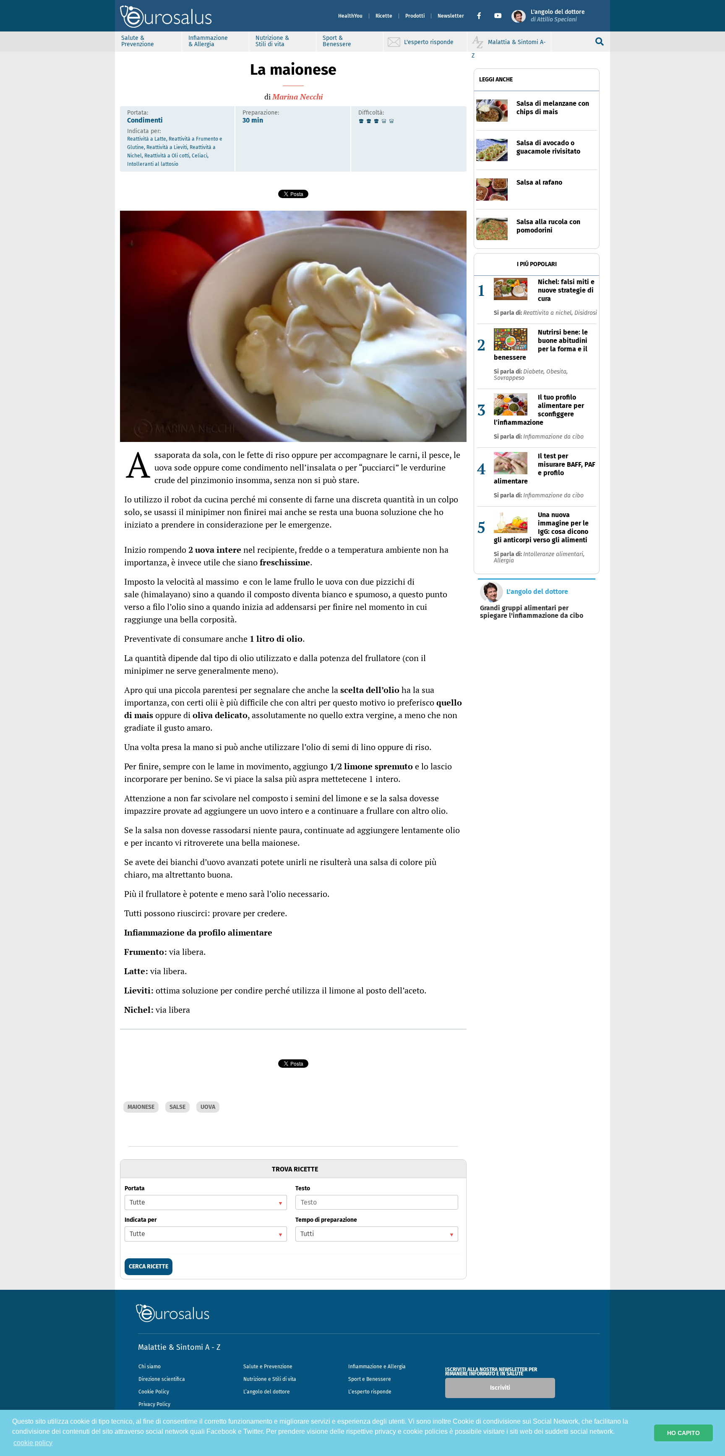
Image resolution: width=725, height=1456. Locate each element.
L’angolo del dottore (266, 1392)
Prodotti (415, 16)
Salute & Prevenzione (137, 41)
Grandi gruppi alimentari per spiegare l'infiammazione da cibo (531, 612)
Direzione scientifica (161, 1379)
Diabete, (534, 371)
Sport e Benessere (369, 1379)
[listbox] (206, 1202)
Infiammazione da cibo (553, 436)
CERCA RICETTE (148, 1266)
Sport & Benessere (337, 41)
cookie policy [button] (32, 1442)
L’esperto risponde (369, 1392)
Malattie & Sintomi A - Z (179, 1347)
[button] (482, 16)
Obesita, (557, 371)
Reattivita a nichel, (548, 312)
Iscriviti (500, 1387)
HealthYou (350, 16)
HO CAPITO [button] (683, 1433)
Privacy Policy (154, 1404)
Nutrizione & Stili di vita (272, 41)
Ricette (384, 16)
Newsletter (451, 16)
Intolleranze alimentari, (553, 554)
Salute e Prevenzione (267, 1367)
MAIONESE (141, 1107)
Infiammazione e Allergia (377, 1367)
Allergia (504, 560)
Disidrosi (585, 312)
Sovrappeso (509, 378)
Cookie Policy (153, 1392)
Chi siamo (149, 1367)
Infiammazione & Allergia (208, 41)
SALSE (177, 1107)
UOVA (208, 1107)
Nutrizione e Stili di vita (269, 1379)
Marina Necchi (297, 96)
